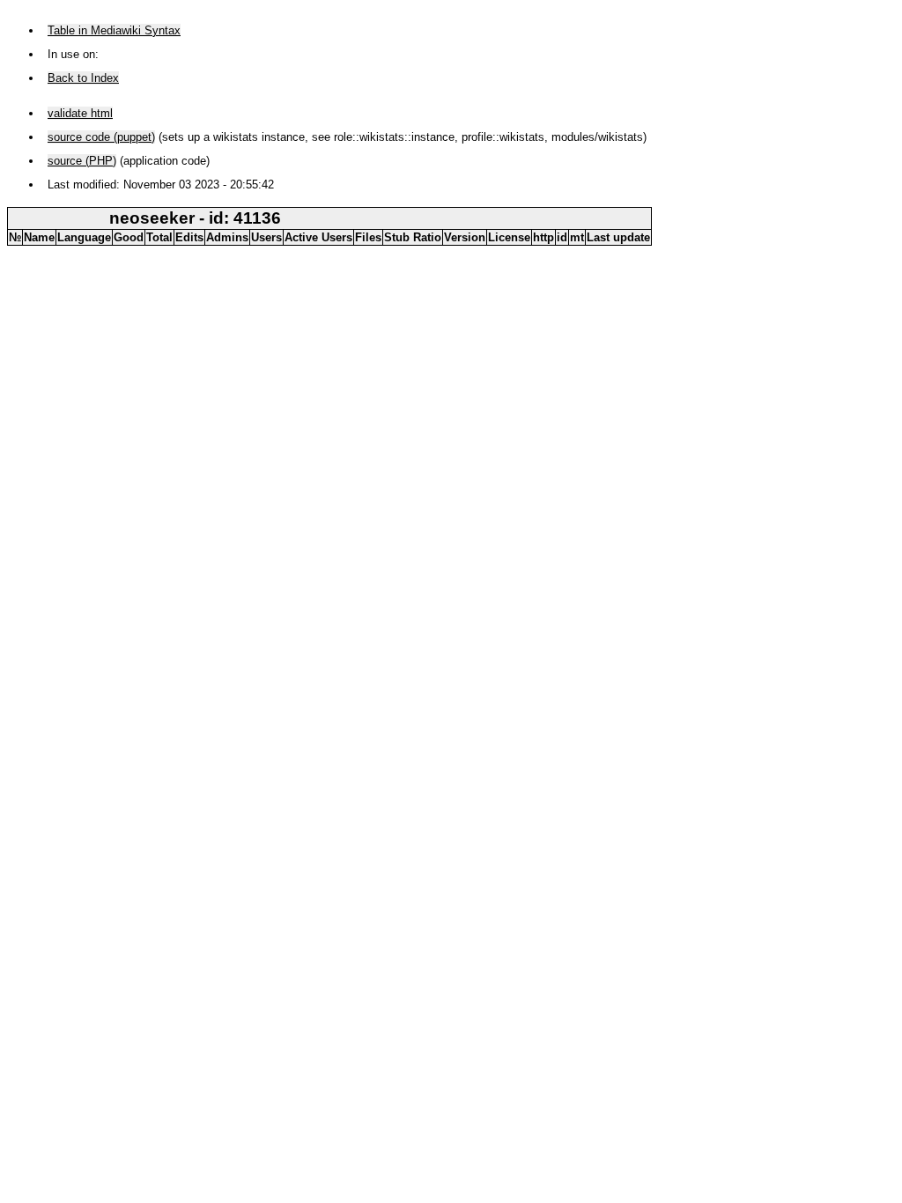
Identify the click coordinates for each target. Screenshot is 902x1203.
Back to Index (83, 78)
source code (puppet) (101, 137)
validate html (80, 113)
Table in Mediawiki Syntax (114, 30)
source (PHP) (82, 160)
